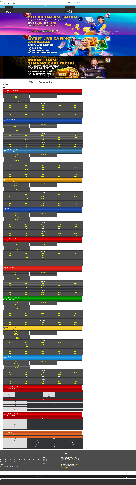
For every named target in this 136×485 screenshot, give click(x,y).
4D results (72, 456)
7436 (75, 254)
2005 (75, 354)
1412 (59, 285)
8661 (10, 144)
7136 (10, 374)
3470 (59, 174)
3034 (42, 137)
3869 (42, 372)
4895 (59, 167)
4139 (26, 117)
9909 (42, 354)
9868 (10, 283)
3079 (16, 304)
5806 (42, 226)
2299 (43, 186)
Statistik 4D (45, 5)
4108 (26, 294)
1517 (10, 165)
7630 (75, 324)
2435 (26, 322)
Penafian (55, 473)
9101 (26, 135)
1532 (10, 254)
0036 (75, 283)
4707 (42, 115)
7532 (43, 156)
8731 (17, 131)
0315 (10, 135)
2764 (42, 139)
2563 (16, 334)
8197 (26, 374)
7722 (26, 313)
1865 (17, 338)
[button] (2, 78)
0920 (10, 233)
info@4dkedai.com (67, 467)
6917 (42, 287)
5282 (43, 363)
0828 (59, 322)
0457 (10, 354)
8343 (26, 263)
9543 (26, 258)
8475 (42, 315)
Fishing (34, 5)
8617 (59, 106)
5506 (42, 176)
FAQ (42, 473)
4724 (42, 233)
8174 (59, 195)
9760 (75, 292)
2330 (26, 287)
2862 (10, 226)
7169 (26, 115)
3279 (59, 204)
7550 (26, 146)
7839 (16, 156)
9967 (42, 285)
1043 (26, 354)
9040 (59, 315)
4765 (75, 345)
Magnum (7, 7)
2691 (10, 383)
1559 (42, 381)
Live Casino (23, 5)
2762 (75, 108)
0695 (10, 106)
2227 (43, 245)
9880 (26, 165)
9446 (59, 354)
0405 (16, 186)
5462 (26, 265)
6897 (10, 322)
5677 (10, 352)
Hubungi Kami (46, 473)
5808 (42, 292)
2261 (43, 215)
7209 (75, 115)
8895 (16, 275)
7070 (10, 285)
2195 (75, 381)
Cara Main (56, 5)
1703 (26, 372)
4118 (59, 324)
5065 (42, 313)
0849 (42, 197)
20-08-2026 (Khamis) (70, 10)
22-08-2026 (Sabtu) (70, 7)
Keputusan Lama (46, 461)
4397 (42, 283)
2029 (59, 176)
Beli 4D (39, 5)
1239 (26, 233)
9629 (59, 383)
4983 (26, 345)
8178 (26, 283)
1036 (10, 381)
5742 (75, 174)
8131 (42, 165)
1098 (26, 285)
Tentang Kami (21, 473)
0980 (26, 352)
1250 (75, 224)
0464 (58, 347)
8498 (42, 343)
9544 (10, 197)
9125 (26, 254)
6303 (16, 363)
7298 (75, 176)
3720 (42, 204)
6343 (59, 146)
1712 (17, 190)
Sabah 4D (7, 11)
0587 (42, 169)
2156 (42, 235)
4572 (75, 106)
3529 (43, 334)
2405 (10, 324)
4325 (42, 108)
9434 (16, 245)
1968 (59, 137)
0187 (75, 313)
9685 (10, 206)
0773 (10, 372)
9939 (42, 256)
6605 (10, 117)
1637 (59, 381)
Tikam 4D (59, 473)
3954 (26, 197)
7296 (42, 117)
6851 (42, 347)
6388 (10, 292)
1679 (17, 101)
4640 (26, 199)
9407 (26, 292)
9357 (75, 265)
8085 (59, 313)
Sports (29, 5)
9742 (42, 167)
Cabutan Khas (45, 460)
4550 (59, 372)
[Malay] (72, 2)
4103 (75, 294)
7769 (59, 352)
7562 (42, 322)
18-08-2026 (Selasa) (70, 12)
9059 (42, 174)
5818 (75, 135)
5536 (10, 256)
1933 (75, 235)
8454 (26, 195)
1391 (10, 204)
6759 (59, 263)
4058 (75, 322)
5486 (26, 235)
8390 (42, 199)
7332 (10, 176)
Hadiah (51, 5)
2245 (10, 224)
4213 (75, 226)
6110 (10, 235)
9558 (59, 343)
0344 (26, 343)
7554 (26, 108)
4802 (59, 292)
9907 (75, 374)
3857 (42, 195)
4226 (75, 195)
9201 (16, 97)
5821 (42, 146)
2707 (17, 249)
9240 (10, 263)
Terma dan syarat (27, 473)
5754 (59, 254)
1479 (75, 167)
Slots (16, 5)
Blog (44, 463)
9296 (42, 206)
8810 (42, 374)
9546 (59, 117)
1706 (10, 167)
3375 (17, 160)
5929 (42, 263)
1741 (42, 345)
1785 (43, 126)
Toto (7, 10)
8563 (26, 174)
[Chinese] (71, 2)
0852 (26, 224)
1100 (26, 176)
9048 (59, 374)
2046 (42, 144)
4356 (75, 117)
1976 (42, 110)
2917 (26, 144)
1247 (26, 381)
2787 (10, 146)
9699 (59, 265)
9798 (42, 294)
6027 (26, 139)
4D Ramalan (45, 459)
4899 (75, 372)
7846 (10, 294)
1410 (42, 324)
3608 (59, 165)
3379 (26, 383)
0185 (26, 226)
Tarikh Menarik (6, 84)
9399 (26, 315)
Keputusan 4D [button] (8, 5)
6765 (26, 324)
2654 (75, 146)
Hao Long (71, 458)
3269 (42, 352)
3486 (75, 233)
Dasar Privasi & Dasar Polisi (36, 473)
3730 (75, 206)
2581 (43, 275)
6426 (26, 204)
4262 (42, 265)
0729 (75, 204)
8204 (42, 383)
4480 (75, 137)
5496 (58, 258)
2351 (58, 139)
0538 (75, 197)
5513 (10, 315)
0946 (42, 254)
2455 (10, 313)
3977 (10, 108)
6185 (42, 135)
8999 (17, 279)
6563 (10, 343)
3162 (59, 144)
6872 (42, 224)
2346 (10, 265)
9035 (43, 97)
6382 (59, 115)
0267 (17, 308)
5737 (59, 235)
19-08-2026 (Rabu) (69, 11)
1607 (16, 215)
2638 (26, 106)
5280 (10, 174)
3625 (59, 294)
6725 (10, 115)
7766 (59, 224)
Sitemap (51, 473)
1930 (59, 233)
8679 (59, 226)
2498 (43, 304)
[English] (70, 2)
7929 (75, 352)
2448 (26, 169)
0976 (16, 126)
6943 (17, 367)
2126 (42, 258)
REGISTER (62, 5)
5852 (75, 144)
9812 (75, 383)
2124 (75, 263)
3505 (26, 206)
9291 (59, 206)
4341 (17, 219)
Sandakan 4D (8, 12)
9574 (42, 106)
